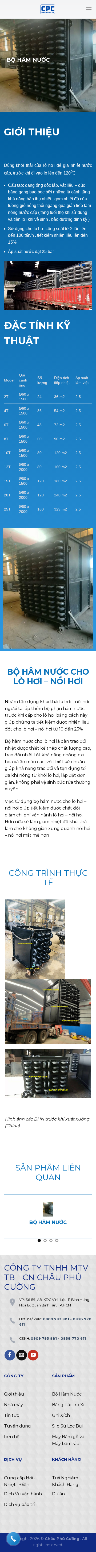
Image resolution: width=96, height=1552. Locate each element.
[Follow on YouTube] (33, 1355)
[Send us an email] (21, 1355)
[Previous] (8, 1220)
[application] (48, 285)
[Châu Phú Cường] (48, 9)
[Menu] (89, 9)
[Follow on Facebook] (10, 1355)
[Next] (87, 1220)
